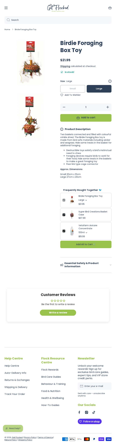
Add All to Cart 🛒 (86, 244)
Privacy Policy (30, 437)
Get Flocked (17, 437)
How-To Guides (50, 405)
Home (7, 29)
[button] (109, 7)
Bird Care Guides (51, 377)
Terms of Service (45, 437)
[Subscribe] (107, 386)
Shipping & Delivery (16, 387)
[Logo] (58, 8)
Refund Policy (11, 440)
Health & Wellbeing (52, 398)
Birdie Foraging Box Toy (91, 196)
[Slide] (109, 81)
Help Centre (12, 366)
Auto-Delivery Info (15, 373)
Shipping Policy (25, 440)
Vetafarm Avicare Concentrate (88, 227)
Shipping (65, 66)
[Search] (7, 20)
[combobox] (58, 20)
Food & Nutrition (50, 391)
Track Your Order (15, 394)
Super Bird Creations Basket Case (93, 213)
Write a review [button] (58, 312)
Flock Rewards (49, 369)
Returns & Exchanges (17, 380)
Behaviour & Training (53, 384)
